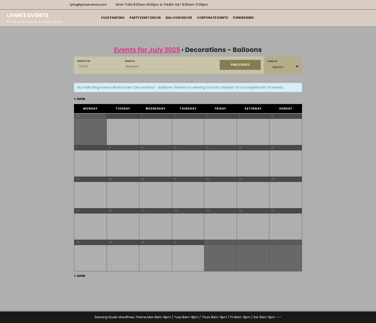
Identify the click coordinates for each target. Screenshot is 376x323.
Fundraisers (243, 17)
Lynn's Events (28, 15)
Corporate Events (212, 17)
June (79, 98)
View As (272, 61)
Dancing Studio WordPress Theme (120, 317)
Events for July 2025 (147, 49)
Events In (83, 61)
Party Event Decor (145, 17)
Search (130, 61)
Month (278, 67)
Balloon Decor (179, 17)
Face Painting (112, 17)
